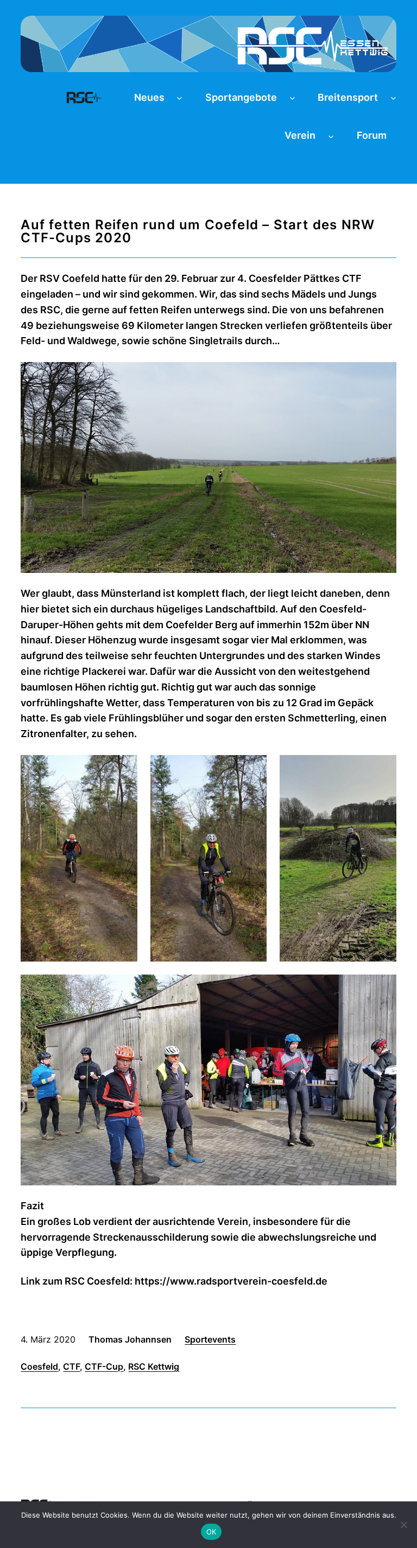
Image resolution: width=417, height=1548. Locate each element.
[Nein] (403, 1524)
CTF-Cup (104, 1366)
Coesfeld (39, 1366)
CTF (71, 1366)
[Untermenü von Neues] (179, 98)
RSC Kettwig (153, 1366)
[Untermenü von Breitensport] (393, 98)
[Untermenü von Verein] (331, 136)
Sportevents (210, 1339)
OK (211, 1531)
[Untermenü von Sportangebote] (292, 98)
